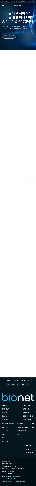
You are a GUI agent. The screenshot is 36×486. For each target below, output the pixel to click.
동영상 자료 (5, 441)
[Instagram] (13, 384)
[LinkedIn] (18, 384)
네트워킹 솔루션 (27, 419)
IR (2, 446)
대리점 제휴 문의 (29, 453)
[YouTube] (23, 384)
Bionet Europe (14, 1)
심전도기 (4, 412)
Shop (30, 1)
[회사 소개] (9, 234)
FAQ (3, 434)
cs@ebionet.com (11, 478)
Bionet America (5, 1)
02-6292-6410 (11, 471)
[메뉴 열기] (3, 5)
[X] (27, 384)
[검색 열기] (33, 5)
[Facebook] (8, 384)
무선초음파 (5, 416)
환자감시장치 (5, 409)
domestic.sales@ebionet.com (14, 476)
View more (22, 268)
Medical (4, 405)
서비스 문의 (5, 431)
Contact (28, 446)
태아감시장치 (5, 419)
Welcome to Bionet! (23, 427)
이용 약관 (16, 380)
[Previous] (25, 68)
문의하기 (27, 449)
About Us (20, 424)
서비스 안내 (5, 427)
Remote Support (23, 1)
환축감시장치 (26, 409)
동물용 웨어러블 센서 (28, 416)
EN (33, 1)
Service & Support (8, 424)
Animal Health (27, 405)
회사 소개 (9, 380)
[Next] (30, 68)
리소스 (4, 438)
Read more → (8, 35)
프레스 (19, 434)
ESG (33, 424)
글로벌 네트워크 (21, 431)
